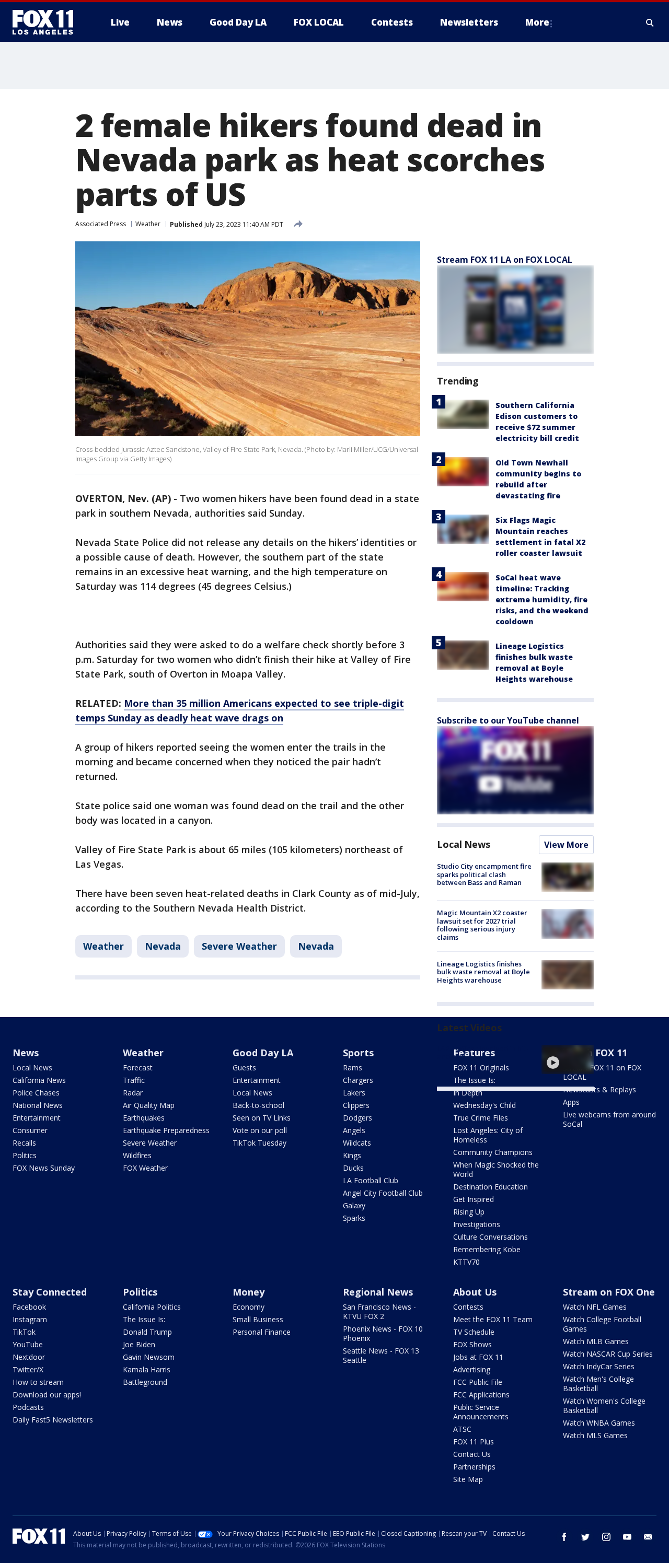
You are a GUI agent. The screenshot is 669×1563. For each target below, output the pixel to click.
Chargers (358, 1080)
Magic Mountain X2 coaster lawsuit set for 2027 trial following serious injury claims (482, 925)
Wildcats (357, 1143)
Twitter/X (28, 1369)
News (26, 1052)
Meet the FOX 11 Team (493, 1319)
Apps (571, 1102)
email (648, 1537)
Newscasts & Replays (599, 1089)
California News (39, 1080)
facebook (564, 1537)
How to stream (38, 1382)
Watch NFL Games (595, 1307)
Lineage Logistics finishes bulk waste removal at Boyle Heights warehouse (483, 972)
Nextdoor (29, 1357)
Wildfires (137, 1155)
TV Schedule (473, 1332)
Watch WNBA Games (599, 1423)
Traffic (134, 1080)
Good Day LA (263, 1052)
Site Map (468, 1479)
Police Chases (36, 1093)
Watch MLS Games (595, 1435)
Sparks (354, 1218)
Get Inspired (473, 1199)
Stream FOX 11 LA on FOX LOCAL (504, 259)
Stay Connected (50, 1292)
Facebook (29, 1307)
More (537, 22)
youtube (627, 1537)
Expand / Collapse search (650, 22)
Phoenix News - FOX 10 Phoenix (383, 1333)
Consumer (30, 1130)
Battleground (145, 1382)
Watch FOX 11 (595, 1052)
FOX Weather (145, 1168)
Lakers (354, 1093)
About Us (475, 1292)
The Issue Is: (144, 1319)
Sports (358, 1052)
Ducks (353, 1168)
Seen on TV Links (262, 1118)
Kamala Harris (146, 1369)
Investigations (476, 1224)
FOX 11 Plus (473, 1442)
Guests (244, 1067)
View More (566, 844)
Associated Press (100, 223)
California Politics (152, 1307)
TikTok (24, 1332)
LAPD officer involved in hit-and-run (483, 1053)
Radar (133, 1093)
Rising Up (469, 1212)
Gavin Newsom (149, 1357)
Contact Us (472, 1454)
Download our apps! (47, 1394)
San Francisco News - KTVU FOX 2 (379, 1311)
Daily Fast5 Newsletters (53, 1420)
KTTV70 (466, 1262)
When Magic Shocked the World (496, 1169)
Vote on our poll (260, 1130)
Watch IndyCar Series (599, 1366)
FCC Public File (477, 1382)
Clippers (356, 1105)
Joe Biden (139, 1344)
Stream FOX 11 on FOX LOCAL (602, 1072)
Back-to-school (258, 1105)
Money (248, 1292)
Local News (463, 844)
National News (38, 1105)
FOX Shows (472, 1344)
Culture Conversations (490, 1237)
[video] (567, 1059)
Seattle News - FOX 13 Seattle (381, 1355)
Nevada (163, 946)
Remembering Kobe (487, 1249)
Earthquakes (144, 1118)
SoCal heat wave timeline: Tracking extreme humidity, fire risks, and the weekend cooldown (542, 599)
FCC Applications (481, 1394)
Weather (147, 223)
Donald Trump (147, 1332)
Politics (25, 1155)
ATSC (462, 1429)
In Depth (467, 1093)
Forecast (138, 1067)
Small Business (258, 1319)
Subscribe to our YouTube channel (508, 720)
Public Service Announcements (481, 1411)
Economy (248, 1307)
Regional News (378, 1292)
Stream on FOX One (609, 1292)
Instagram (30, 1319)
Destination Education (490, 1187)
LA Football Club (370, 1180)
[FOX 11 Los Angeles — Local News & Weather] (47, 22)
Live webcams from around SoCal (609, 1119)
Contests (468, 1307)
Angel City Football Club (383, 1193)
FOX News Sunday (44, 1168)
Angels (354, 1130)
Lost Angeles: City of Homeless (488, 1135)
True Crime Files (480, 1118)
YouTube (28, 1344)
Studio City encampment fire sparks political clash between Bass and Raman (484, 874)
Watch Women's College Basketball (604, 1405)
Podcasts (28, 1407)
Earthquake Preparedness (166, 1130)
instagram (606, 1537)
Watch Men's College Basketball (598, 1383)
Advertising (471, 1369)
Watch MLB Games (596, 1341)
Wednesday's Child (484, 1105)
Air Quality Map (149, 1105)
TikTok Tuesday (259, 1143)
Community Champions (493, 1152)
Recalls (24, 1143)
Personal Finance (262, 1332)
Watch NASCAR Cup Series (608, 1354)
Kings (352, 1155)
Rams (352, 1067)
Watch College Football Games (602, 1324)
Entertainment (37, 1118)
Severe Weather (239, 946)
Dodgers (357, 1118)
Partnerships (474, 1467)
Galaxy (354, 1205)
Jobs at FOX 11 (478, 1357)
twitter (585, 1537)
